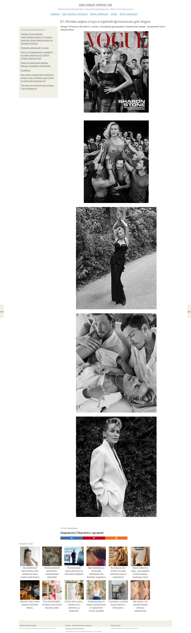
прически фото (73, 528)
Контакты (68, 625)
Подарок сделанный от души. (35, 48)
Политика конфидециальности (74, 628)
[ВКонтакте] (71, 538)
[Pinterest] (94, 538)
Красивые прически (95, 5)
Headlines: (26, 70)
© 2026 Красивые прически (27, 625)
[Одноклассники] (116, 538)
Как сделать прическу (75, 14)
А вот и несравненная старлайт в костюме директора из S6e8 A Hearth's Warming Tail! (37, 55)
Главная (55, 14)
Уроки (113, 14)
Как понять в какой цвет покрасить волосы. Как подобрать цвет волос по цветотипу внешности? (37, 78)
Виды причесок (99, 14)
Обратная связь (116, 625)
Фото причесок (128, 14)
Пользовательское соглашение (82, 625)
